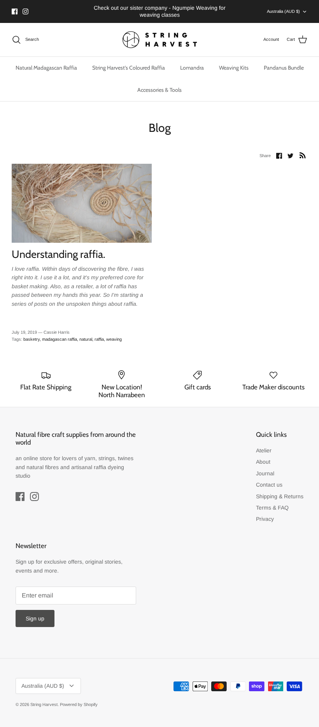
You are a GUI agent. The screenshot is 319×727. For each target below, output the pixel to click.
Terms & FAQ (272, 508)
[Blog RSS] (302, 155)
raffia (99, 339)
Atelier (264, 450)
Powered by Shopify (79, 704)
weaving (114, 339)
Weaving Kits (234, 67)
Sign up (35, 618)
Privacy (265, 519)
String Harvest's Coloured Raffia (128, 67)
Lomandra (192, 67)
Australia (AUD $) (283, 11)
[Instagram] (25, 11)
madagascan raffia (59, 339)
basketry (31, 339)
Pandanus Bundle (284, 67)
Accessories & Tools (159, 89)
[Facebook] (15, 11)
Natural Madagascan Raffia (46, 67)
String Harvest (44, 704)
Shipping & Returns (279, 496)
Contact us (269, 485)
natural (85, 339)
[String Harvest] (160, 40)
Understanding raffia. (58, 254)
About (263, 462)
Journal (265, 473)
